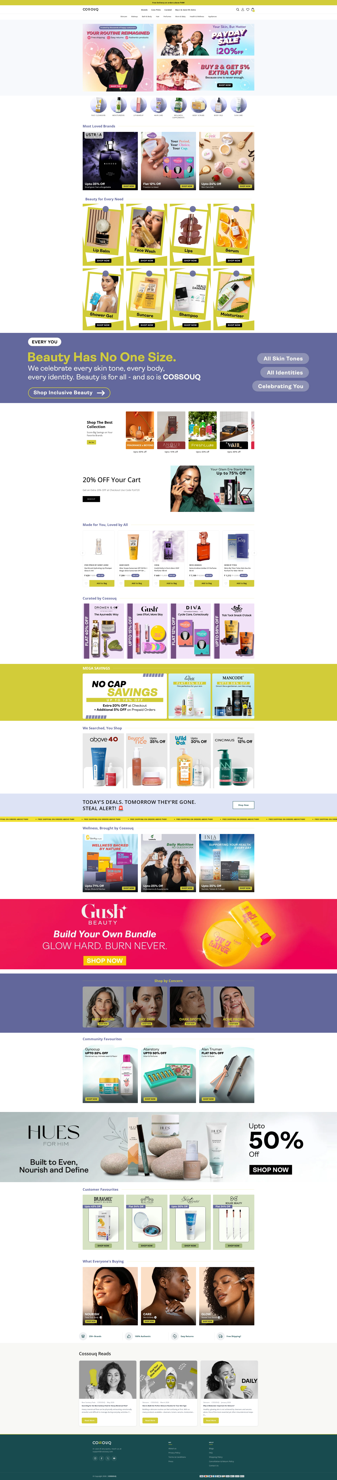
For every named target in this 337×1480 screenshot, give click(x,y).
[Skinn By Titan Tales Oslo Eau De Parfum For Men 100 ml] (238, 546)
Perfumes (167, 16)
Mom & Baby (180, 16)
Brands (144, 10)
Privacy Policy (174, 1453)
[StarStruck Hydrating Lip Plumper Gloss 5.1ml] (98, 546)
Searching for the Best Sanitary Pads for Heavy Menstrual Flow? (105, 1406)
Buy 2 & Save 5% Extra (185, 10)
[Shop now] (205, 40)
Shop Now (243, 805)
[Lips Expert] (233, 1007)
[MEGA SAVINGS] (125, 696)
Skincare (123, 16)
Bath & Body (147, 16)
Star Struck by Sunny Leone (96, 565)
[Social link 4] (114, 1458)
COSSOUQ (112, 1476)
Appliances (212, 16)
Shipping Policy (215, 1457)
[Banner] (168, 368)
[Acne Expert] (103, 1007)
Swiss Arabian (195, 565)
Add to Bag (102, 583)
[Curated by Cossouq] (103, 631)
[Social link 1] (95, 1458)
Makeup (134, 16)
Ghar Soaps (124, 565)
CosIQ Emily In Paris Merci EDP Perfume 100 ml (166, 569)
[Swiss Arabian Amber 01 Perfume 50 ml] (203, 546)
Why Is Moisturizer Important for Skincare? (218, 1406)
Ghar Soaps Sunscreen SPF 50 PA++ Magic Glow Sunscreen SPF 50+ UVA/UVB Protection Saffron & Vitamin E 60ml (133, 572)
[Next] (251, 432)
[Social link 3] (107, 1458)
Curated (168, 10)
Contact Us (214, 1465)
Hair (157, 16)
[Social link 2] (101, 1458)
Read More (91, 1420)
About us (172, 1448)
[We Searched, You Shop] (103, 760)
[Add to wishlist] (86, 583)
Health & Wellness (197, 16)
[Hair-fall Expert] (146, 1007)
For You (91, 442)
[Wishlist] (247, 10)
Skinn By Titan (230, 565)
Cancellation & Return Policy (221, 1461)
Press (170, 1461)
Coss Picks (156, 10)
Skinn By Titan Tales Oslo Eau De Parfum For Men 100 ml (237, 569)
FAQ (211, 1453)
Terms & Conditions (177, 1457)
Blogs (211, 1448)
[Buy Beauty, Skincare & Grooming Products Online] (118, 57)
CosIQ (156, 565)
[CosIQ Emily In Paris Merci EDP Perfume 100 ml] (168, 546)
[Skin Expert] (190, 1007)
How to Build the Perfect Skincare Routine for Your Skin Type (164, 1406)
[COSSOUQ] (102, 1443)
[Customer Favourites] (103, 1222)
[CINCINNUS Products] (205, 74)
